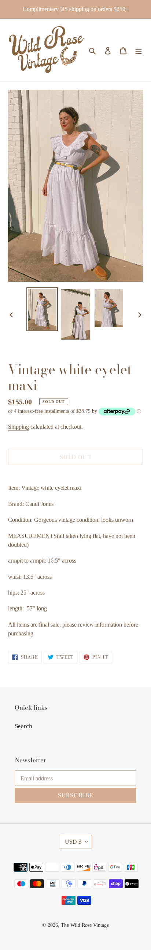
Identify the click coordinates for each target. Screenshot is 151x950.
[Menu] (138, 50)
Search (23, 726)
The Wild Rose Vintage (85, 925)
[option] (42, 309)
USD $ (73, 842)
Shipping (18, 426)
